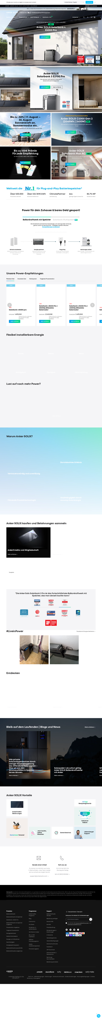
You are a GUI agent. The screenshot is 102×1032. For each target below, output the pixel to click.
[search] (84, 17)
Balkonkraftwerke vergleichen (14, 951)
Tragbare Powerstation (12, 930)
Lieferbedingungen (39, 976)
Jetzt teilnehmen (25, 162)
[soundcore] (50, 972)
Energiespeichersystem (12, 945)
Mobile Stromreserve (12, 936)
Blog (30, 918)
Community (32, 921)
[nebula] (68, 972)
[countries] (95, 17)
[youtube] (74, 929)
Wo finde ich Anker (34, 932)
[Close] (95, 2)
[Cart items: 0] (91, 17)
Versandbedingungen (52, 940)
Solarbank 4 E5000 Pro (12, 919)
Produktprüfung (51, 927)
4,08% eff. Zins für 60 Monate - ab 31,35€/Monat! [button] (25, 317)
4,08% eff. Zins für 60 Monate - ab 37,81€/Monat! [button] (55, 317)
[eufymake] (90, 972)
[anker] (39, 972)
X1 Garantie (50, 935)
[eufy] (59, 972)
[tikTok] (78, 929)
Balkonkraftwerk (11, 17)
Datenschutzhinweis (52, 943)
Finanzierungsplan (34, 948)
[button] (74, 2)
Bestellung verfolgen (52, 918)
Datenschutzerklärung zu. (74, 924)
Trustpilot (11, 572)
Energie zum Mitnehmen (12, 939)
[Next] (92, 305)
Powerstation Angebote (12, 927)
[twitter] (70, 929)
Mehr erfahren (25, 134)
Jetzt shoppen (45, 37)
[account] (87, 17)
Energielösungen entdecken (51, 227)
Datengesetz (36, 978)
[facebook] (67, 929)
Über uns (30, 976)
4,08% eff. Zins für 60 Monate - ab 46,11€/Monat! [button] (85, 317)
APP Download (51, 949)
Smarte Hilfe (50, 921)
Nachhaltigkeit (10, 942)
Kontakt (49, 924)
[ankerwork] (78, 972)
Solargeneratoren (11, 933)
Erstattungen (48, 976)
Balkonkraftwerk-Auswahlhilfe (14, 948)
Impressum (50, 946)
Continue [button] (89, 2)
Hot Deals (31, 924)
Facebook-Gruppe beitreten (85, 631)
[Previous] (9, 305)
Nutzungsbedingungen (82, 923)
